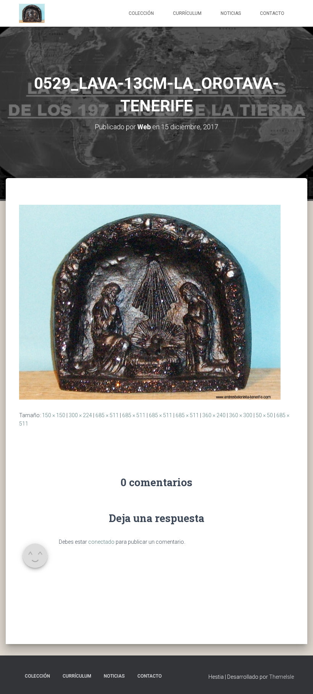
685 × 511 (107, 415)
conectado (101, 542)
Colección (141, 13)
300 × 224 (80, 415)
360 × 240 (214, 415)
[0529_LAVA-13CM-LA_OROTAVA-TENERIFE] (150, 302)
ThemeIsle (281, 677)
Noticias (231, 13)
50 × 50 (264, 415)
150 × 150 (53, 415)
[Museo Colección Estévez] (31, 13)
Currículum (187, 13)
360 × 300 (240, 415)
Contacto (272, 13)
